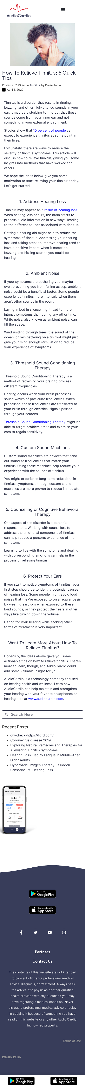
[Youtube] (50, 932)
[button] (63, 9)
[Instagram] (64, 932)
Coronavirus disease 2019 (30, 740)
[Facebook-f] (21, 932)
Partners (42, 952)
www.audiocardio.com (45, 699)
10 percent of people (49, 130)
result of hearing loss (60, 210)
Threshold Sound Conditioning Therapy (34, 422)
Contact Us (42, 961)
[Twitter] (35, 932)
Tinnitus (35, 85)
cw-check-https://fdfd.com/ (32, 735)
